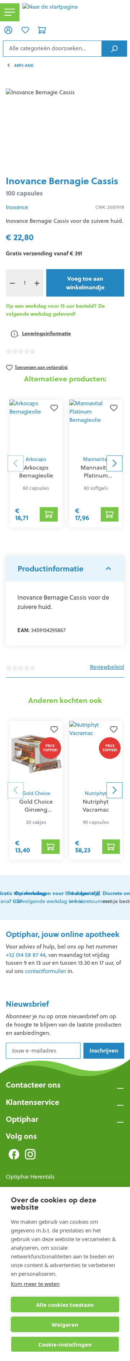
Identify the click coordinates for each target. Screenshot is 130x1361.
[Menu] (10, 12)
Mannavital (95, 459)
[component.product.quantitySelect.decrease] (12, 283)
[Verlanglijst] (25, 30)
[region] (65, 129)
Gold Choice (36, 793)
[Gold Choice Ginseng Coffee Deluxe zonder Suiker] (36, 753)
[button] (65, 569)
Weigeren (65, 1324)
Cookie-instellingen (65, 1344)
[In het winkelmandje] (49, 514)
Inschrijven (104, 1050)
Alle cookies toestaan (65, 1304)
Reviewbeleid (107, 667)
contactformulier (45, 971)
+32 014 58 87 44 (26, 955)
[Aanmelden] (8, 30)
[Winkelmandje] (42, 30)
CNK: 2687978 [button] (109, 207)
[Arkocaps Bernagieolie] (36, 425)
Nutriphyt (96, 793)
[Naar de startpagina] (75, 12)
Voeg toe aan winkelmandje (85, 283)
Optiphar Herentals (30, 1176)
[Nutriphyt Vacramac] (96, 753)
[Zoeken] (114, 48)
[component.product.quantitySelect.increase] (36, 283)
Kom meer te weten (35, 1283)
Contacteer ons (33, 1085)
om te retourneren (91, 897)
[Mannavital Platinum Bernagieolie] (96, 425)
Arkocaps (36, 459)
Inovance (17, 207)
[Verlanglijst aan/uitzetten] (54, 408)
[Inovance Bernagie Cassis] (65, 129)
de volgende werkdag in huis (57, 897)
